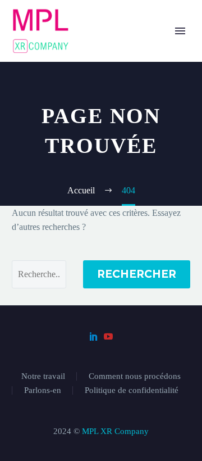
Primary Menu (180, 30)
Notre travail (43, 376)
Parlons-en (42, 390)
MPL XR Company (115, 431)
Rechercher (136, 274)
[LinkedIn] (93, 336)
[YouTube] (108, 336)
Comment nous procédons (135, 376)
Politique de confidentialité (131, 390)
